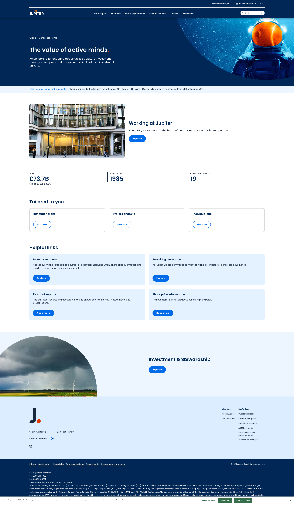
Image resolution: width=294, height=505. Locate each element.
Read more (43, 313)
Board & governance (135, 13)
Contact (175, 13)
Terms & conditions (75, 464)
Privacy (32, 464)
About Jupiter (100, 13)
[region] (147, 501)
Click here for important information (48, 89)
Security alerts (92, 464)
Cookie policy (44, 464)
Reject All (225, 500)
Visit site (44, 224)
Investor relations (157, 13)
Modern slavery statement (113, 464)
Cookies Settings (208, 500)
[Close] (290, 500)
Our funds (116, 13)
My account (188, 13)
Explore (137, 138)
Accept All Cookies (243, 500)
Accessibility (58, 464)
